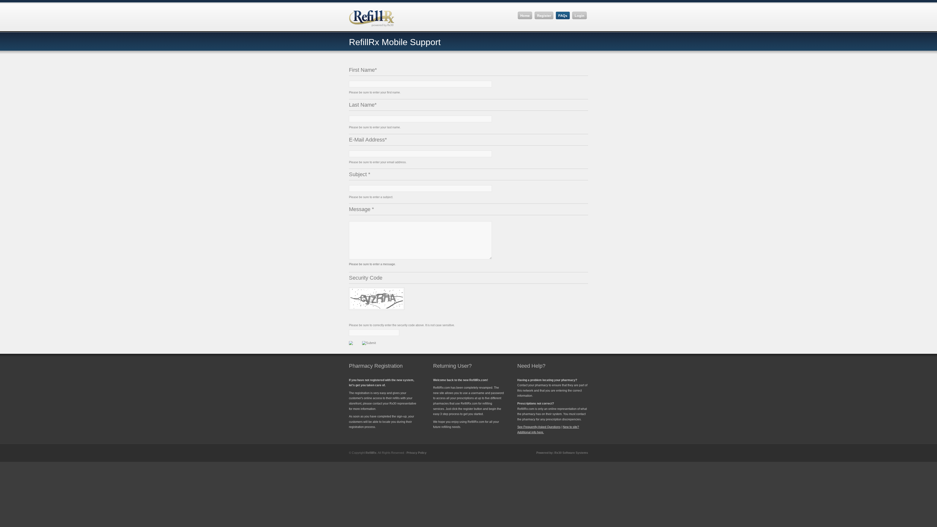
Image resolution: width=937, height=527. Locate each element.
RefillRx (371, 453)
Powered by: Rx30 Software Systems (562, 453)
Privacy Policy (417, 453)
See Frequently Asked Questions (538, 427)
